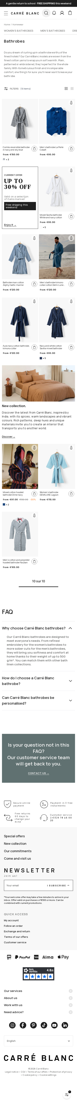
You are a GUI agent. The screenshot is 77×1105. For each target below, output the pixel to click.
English (11, 1041)
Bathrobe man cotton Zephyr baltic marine (13, 283)
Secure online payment (21, 804)
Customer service (15, 942)
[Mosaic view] (72, 88)
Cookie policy (30, 1074)
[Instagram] (12, 1025)
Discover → (8, 437)
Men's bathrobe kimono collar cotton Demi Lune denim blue (51, 284)
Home (7, 24)
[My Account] (62, 13)
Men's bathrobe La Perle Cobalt (51, 148)
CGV (23, 1071)
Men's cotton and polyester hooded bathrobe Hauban (16, 561)
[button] (54, 13)
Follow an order (13, 926)
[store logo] (25, 13)
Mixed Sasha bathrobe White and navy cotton (51, 216)
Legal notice (11, 1071)
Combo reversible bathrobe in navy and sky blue (16, 148)
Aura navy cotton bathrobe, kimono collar (16, 347)
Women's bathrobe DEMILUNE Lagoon (49, 493)
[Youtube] (54, 1025)
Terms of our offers (16, 937)
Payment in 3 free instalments (61, 804)
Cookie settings (47, 1074)
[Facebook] (23, 1025)
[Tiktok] (44, 1025)
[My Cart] (70, 13)
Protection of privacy (61, 1071)
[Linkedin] (65, 1025)
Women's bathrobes (18, 30)
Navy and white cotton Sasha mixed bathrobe (51, 347)
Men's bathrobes (52, 30)
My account (11, 920)
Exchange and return (17, 931)
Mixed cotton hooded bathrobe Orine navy (13, 493)
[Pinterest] (33, 1025)
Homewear (17, 24)
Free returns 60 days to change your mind (22, 817)
